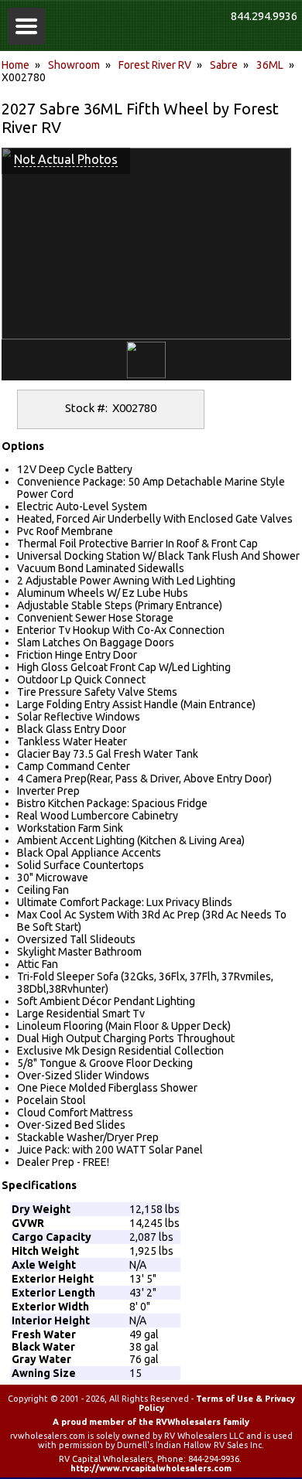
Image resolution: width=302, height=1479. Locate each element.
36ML (269, 65)
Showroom (74, 65)
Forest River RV (154, 65)
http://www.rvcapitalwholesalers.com (151, 1468)
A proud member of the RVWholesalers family (151, 1421)
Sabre (224, 65)
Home (15, 65)
